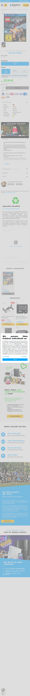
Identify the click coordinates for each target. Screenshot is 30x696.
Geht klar (15, 359)
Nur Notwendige (5, 356)
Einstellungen (24, 356)
